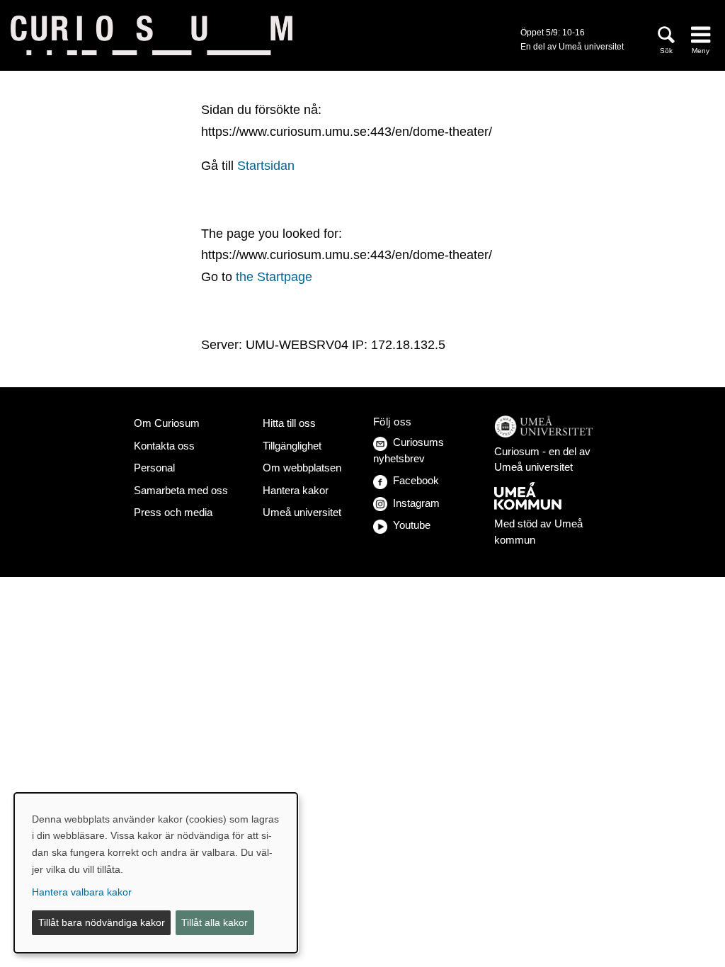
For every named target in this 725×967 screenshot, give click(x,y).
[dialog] (155, 873)
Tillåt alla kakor (214, 922)
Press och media (173, 512)
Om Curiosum (167, 423)
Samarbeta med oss (181, 490)
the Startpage (274, 277)
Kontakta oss (164, 446)
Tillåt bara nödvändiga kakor (101, 922)
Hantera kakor (296, 490)
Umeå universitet (302, 512)
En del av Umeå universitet (572, 47)
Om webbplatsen (302, 468)
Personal (154, 468)
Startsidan (266, 166)
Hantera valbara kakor (82, 892)
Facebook (416, 480)
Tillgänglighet (292, 446)
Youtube (411, 525)
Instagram (416, 503)
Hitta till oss (289, 423)
